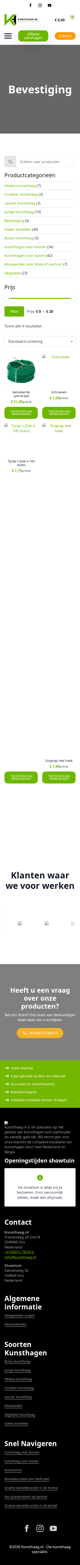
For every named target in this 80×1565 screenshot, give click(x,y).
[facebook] (30, 5)
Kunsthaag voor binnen (22, 1452)
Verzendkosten (15, 1324)
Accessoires (13, 1470)
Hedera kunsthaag (20, 185)
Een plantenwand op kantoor (26, 1496)
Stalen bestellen (17, 229)
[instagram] (40, 5)
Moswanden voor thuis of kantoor (33, 264)
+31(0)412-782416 (19, 1252)
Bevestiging (14, 220)
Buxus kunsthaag (19, 238)
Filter (14, 311)
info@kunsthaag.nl (20, 1257)
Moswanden (13, 1406)
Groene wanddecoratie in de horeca (31, 1488)
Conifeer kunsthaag (21, 194)
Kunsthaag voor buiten (21, 1461)
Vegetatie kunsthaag (19, 1414)
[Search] (10, 161)
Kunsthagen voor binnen (25, 246)
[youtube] (49, 5)
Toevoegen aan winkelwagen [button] (21, 412)
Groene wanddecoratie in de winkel (30, 1505)
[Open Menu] (8, 35)
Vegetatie (12, 273)
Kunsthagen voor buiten (24, 255)
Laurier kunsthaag (19, 203)
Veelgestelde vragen (19, 1315)
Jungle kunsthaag (19, 211)
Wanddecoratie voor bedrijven (27, 1479)
